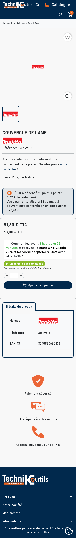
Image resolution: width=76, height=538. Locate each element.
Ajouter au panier (41, 285)
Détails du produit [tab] (19, 306)
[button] (37, 5)
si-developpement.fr (40, 528)
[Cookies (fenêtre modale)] (69, 531)
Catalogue (60, 5)
